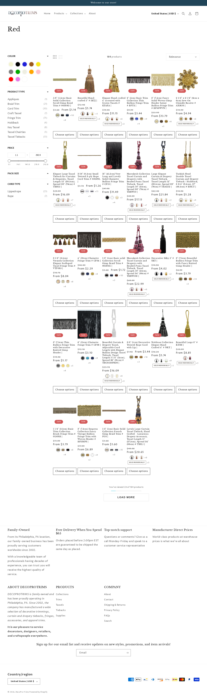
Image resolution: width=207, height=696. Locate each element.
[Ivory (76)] (24, 71)
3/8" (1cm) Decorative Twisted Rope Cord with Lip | (138, 345)
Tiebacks (61, 610)
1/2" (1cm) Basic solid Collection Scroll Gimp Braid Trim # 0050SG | (113, 262)
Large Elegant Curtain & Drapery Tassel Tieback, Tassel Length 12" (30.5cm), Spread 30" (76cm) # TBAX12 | (162, 180)
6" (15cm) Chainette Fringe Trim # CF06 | (89, 343)
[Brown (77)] (31, 64)
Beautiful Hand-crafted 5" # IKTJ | (87, 99)
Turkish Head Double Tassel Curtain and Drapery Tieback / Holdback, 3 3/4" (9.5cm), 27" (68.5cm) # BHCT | (187, 180)
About (107, 594)
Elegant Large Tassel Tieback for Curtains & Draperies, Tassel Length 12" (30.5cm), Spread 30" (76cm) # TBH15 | (64, 180)
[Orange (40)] (31, 71)
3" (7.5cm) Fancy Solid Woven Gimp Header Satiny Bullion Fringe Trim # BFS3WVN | (162, 103)
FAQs (107, 615)
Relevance (175, 57)
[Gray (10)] (11, 71)
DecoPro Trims (22, 692)
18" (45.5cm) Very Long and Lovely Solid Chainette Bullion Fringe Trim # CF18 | (113, 179)
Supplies (60, 615)
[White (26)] (24, 79)
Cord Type (14, 184)
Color (11, 56)
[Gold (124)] (38, 64)
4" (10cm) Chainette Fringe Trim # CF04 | (89, 259)
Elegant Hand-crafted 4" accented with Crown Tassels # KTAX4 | (114, 102)
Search (108, 621)
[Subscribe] (127, 652)
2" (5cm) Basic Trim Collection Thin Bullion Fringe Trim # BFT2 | (138, 102)
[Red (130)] (11, 79)
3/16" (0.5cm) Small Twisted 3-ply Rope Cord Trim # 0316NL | (89, 178)
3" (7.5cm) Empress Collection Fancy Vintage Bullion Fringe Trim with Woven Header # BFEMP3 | (88, 435)
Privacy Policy (112, 610)
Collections (62, 594)
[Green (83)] (17, 71)
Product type (16, 91)
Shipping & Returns (115, 605)
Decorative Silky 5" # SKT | (162, 259)
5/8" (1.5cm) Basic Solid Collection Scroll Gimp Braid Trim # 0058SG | (63, 102)
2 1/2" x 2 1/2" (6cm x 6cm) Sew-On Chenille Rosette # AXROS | (187, 102)
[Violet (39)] (17, 79)
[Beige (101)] (11, 64)
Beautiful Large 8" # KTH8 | (187, 343)
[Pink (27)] (38, 71)
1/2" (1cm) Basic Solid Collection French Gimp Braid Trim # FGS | (113, 433)
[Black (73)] (17, 64)
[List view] (61, 57)
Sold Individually (87, 119)
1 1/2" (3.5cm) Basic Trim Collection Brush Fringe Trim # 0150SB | (64, 433)
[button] (60, 13)
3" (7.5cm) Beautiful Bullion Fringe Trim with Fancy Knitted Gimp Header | (187, 262)
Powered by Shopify (38, 692)
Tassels (60, 605)
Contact (108, 599)
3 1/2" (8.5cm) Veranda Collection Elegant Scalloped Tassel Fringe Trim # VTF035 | (64, 263)
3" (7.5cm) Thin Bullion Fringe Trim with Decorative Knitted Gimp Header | (64, 347)
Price (11, 148)
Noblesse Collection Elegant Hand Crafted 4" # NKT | (162, 345)
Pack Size (13, 173)
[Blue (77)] (24, 64)
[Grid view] (54, 57)
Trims (59, 599)
